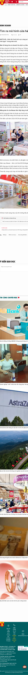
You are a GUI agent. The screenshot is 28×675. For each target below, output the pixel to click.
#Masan (5, 234)
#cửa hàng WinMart (22, 234)
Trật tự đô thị (11, 4)
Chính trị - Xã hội (20, 4)
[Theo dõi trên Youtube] (12, 2)
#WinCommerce (12, 234)
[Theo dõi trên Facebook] (10, 2)
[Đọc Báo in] (17, 1)
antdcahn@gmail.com (23, 635)
